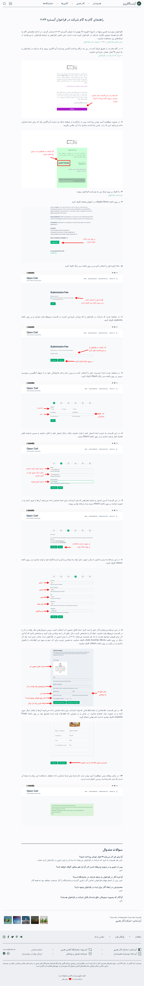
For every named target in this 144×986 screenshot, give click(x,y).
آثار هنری (80, 3)
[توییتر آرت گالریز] (12, 937)
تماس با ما (99, 937)
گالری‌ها (64, 3)
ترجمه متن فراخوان (91, 42)
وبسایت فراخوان (115, 195)
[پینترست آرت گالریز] (16, 937)
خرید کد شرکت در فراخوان (109, 55)
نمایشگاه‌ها (48, 3)
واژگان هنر (119, 937)
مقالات (138, 937)
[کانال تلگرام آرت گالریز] (21, 937)
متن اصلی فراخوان (115, 42)
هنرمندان (97, 3)
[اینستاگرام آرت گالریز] (4, 937)
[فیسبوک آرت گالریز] (8, 937)
